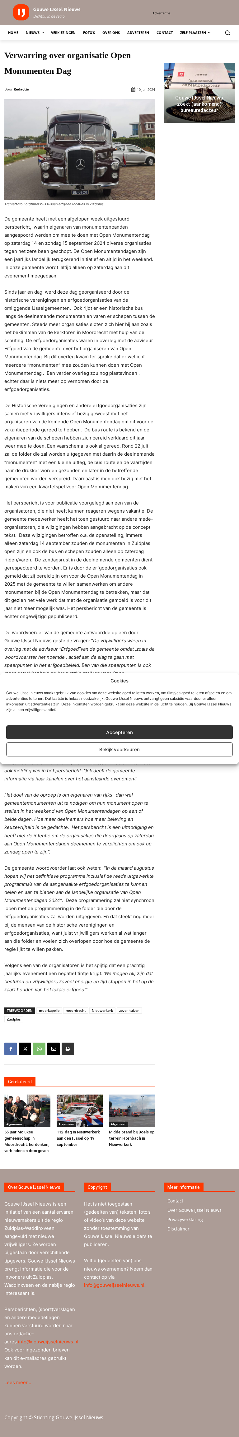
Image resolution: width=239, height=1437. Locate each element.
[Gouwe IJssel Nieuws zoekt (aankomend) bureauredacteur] (199, 93)
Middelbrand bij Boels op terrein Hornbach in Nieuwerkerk (132, 1138)
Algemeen (14, 1124)
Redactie (21, 89)
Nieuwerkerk (102, 1010)
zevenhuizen (129, 1010)
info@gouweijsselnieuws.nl (48, 1342)
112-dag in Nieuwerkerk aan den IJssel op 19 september (78, 1138)
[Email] (53, 1049)
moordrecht (76, 1010)
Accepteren (119, 732)
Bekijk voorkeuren (119, 749)
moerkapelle (49, 1010)
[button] (227, 33)
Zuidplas (14, 1019)
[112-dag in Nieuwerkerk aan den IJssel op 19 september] (80, 1111)
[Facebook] (10, 1049)
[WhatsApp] (39, 1049)
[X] (25, 1049)
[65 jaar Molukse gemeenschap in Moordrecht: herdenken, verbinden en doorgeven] (27, 1111)
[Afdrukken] (68, 1049)
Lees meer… (17, 1382)
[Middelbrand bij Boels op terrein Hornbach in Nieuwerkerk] (132, 1111)
